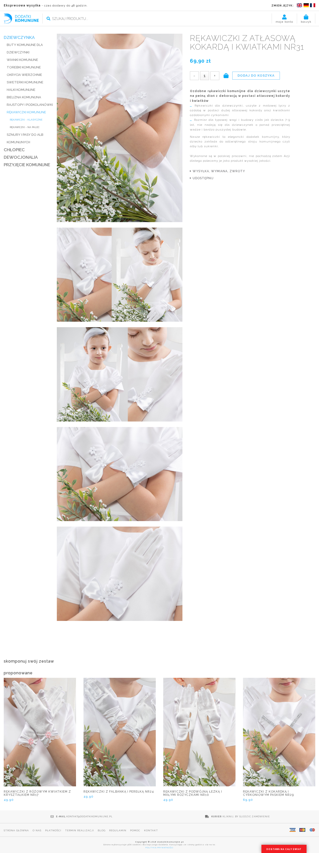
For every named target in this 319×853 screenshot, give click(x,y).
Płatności (53, 830)
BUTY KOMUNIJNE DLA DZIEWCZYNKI (25, 48)
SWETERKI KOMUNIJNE (25, 82)
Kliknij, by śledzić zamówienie (246, 816)
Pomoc (135, 830)
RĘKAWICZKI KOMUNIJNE (26, 112)
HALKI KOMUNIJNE (21, 90)
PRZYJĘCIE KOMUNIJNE (27, 164)
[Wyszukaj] (48, 19)
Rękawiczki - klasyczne (26, 119)
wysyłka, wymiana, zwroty (219, 171)
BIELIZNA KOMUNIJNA (24, 97)
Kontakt (151, 830)
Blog (101, 830)
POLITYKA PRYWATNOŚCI (159, 847)
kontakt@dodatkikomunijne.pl (89, 816)
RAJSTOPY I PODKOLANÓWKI (30, 105)
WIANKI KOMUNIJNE (22, 60)
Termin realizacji (79, 830)
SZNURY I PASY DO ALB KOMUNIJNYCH (25, 138)
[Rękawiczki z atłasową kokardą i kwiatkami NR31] (119, 128)
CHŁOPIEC (14, 149)
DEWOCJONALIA (21, 157)
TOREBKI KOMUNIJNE (24, 67)
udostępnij (203, 178)
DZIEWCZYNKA (19, 37)
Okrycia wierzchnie (24, 75)
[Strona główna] (21, 18)
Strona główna (16, 830)
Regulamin (117, 830)
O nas (37, 830)
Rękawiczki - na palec (24, 127)
